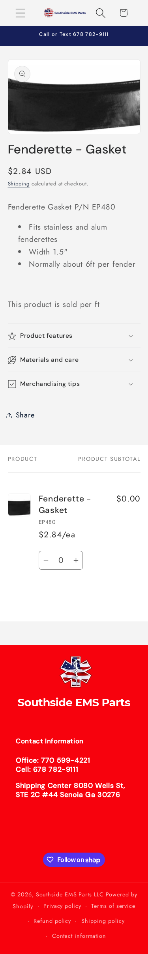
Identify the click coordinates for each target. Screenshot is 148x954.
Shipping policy (103, 921)
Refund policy (52, 921)
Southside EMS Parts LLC (70, 894)
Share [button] (25, 415)
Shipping (19, 183)
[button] (20, 13)
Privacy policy (62, 906)
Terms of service (113, 906)
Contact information (79, 936)
